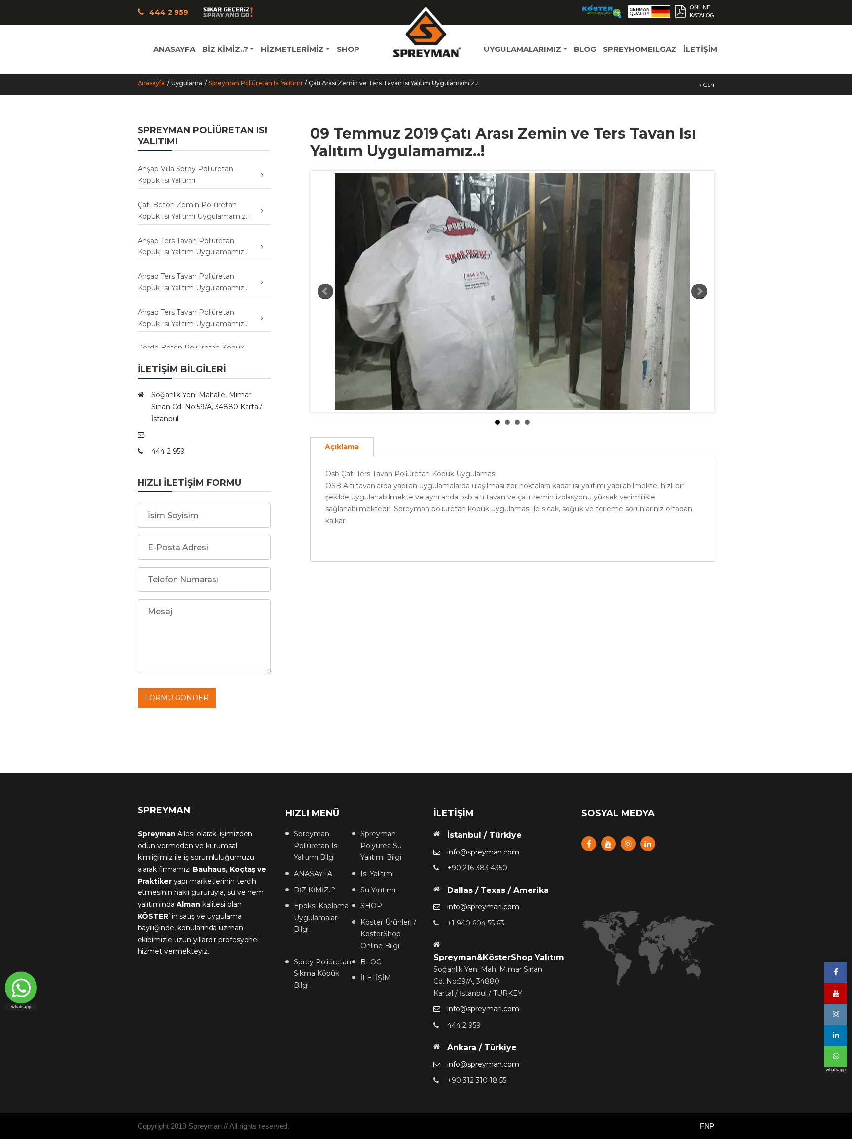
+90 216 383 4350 (477, 867)
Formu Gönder (177, 697)
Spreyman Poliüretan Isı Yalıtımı (255, 83)
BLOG (585, 49)
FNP (707, 1126)
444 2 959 (464, 1025)
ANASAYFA (174, 49)
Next (699, 291)
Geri (707, 84)
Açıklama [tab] (342, 446)
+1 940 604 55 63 (475, 923)
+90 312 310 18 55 (476, 1080)
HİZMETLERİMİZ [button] (292, 49)
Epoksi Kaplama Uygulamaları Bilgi (321, 917)
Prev (325, 291)
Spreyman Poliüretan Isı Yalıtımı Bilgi (316, 845)
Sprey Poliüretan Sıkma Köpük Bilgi (322, 974)
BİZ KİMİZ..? (314, 890)
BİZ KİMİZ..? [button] (225, 49)
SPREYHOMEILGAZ (639, 49)
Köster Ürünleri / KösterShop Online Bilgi (388, 934)
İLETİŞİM (700, 49)
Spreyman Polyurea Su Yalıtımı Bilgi (381, 845)
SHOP (348, 49)
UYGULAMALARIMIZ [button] (522, 49)
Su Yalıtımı (377, 890)
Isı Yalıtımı (377, 873)
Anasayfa (151, 83)
